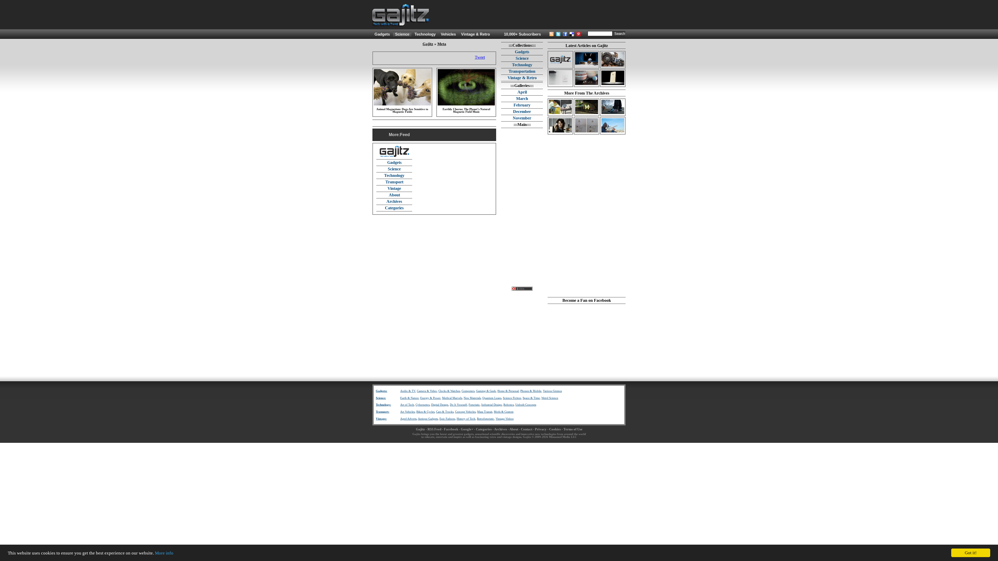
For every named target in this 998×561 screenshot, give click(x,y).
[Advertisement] (531, 14)
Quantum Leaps (491, 398)
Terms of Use (572, 429)
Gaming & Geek (486, 391)
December (522, 111)
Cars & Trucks (445, 411)
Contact (526, 429)
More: (394, 134)
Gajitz (428, 44)
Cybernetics (423, 404)
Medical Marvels (452, 398)
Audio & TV (407, 391)
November (522, 118)
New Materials (472, 398)
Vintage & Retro (475, 34)
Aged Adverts (408, 418)
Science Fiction (512, 398)
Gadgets (382, 34)
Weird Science (549, 398)
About (394, 195)
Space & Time (531, 398)
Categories (394, 208)
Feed (405, 134)
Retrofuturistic (485, 418)
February (522, 105)
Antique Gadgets (428, 418)
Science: (381, 398)
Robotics (508, 404)
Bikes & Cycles (425, 411)
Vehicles (448, 34)
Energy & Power (430, 398)
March (522, 98)
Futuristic (474, 404)
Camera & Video (427, 391)
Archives (394, 201)
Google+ (467, 429)
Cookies (555, 429)
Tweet (480, 57)
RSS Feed (434, 429)
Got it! (971, 552)
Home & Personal (508, 391)
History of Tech (466, 418)
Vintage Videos (505, 418)
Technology (425, 34)
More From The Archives (586, 93)
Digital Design (439, 404)
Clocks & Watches (449, 391)
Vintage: (381, 418)
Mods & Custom (504, 411)
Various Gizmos (552, 391)
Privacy (541, 429)
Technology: (383, 404)
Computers (468, 391)
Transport (394, 182)
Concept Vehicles (465, 411)
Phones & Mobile (530, 391)
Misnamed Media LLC (563, 437)
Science (402, 34)
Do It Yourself (458, 404)
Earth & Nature (409, 398)
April (522, 92)
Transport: (382, 411)
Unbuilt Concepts (525, 404)
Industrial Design (491, 404)
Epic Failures (447, 418)
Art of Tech (407, 404)
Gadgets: (381, 391)
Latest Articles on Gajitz (587, 45)
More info (164, 553)
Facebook (451, 429)
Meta (441, 44)
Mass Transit (484, 411)
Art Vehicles (407, 411)
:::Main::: (522, 124)
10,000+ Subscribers (522, 34)
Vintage (394, 188)
